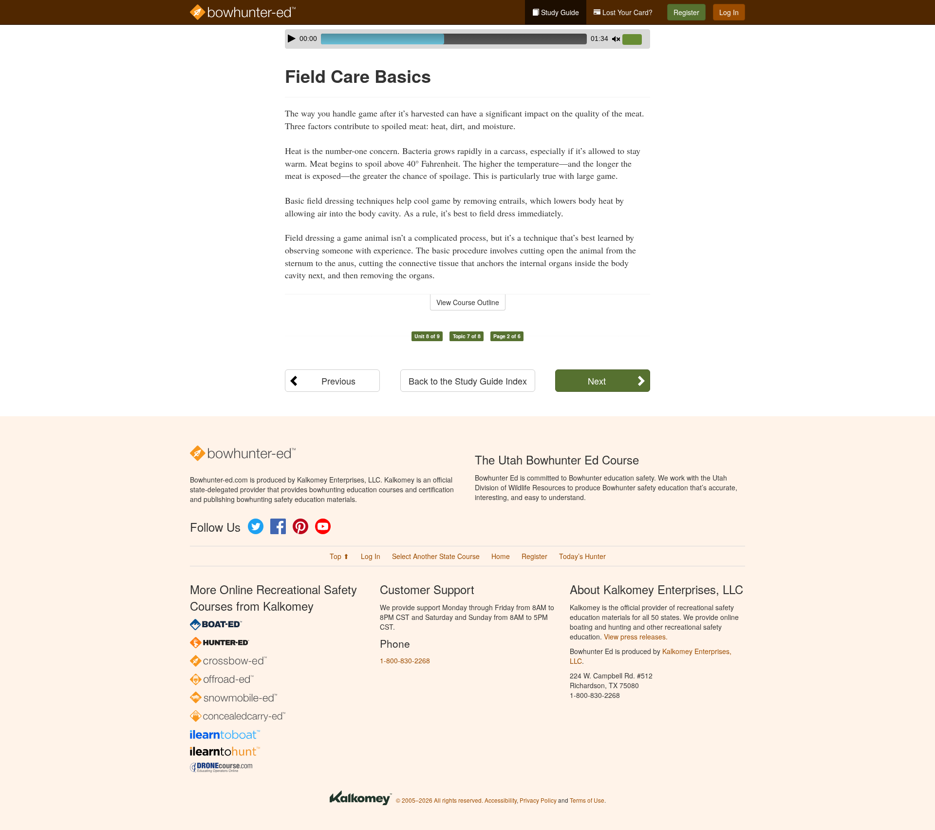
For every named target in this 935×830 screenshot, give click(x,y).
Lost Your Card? (626, 12)
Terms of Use (587, 800)
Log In (729, 12)
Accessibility (501, 800)
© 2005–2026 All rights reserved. (439, 800)
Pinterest (300, 526)
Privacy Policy (538, 800)
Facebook (278, 526)
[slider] (636, 40)
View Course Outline (467, 302)
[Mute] (616, 39)
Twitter (255, 526)
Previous (338, 380)
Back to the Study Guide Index (468, 380)
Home (500, 556)
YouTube (323, 526)
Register (686, 12)
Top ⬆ (339, 556)
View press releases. (636, 636)
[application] (467, 39)
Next (597, 380)
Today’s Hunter (582, 556)
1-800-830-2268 (405, 660)
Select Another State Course (436, 556)
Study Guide (559, 12)
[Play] (292, 38)
